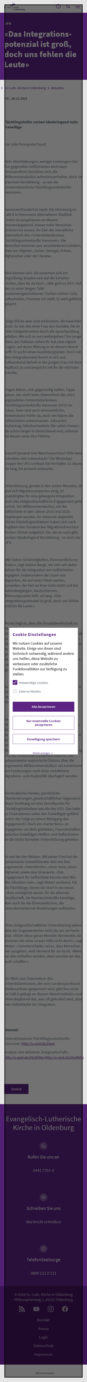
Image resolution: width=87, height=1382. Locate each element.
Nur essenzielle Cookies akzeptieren (43, 723)
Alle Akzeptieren (43, 706)
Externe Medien (30, 691)
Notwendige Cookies (33, 682)
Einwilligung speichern (43, 739)
